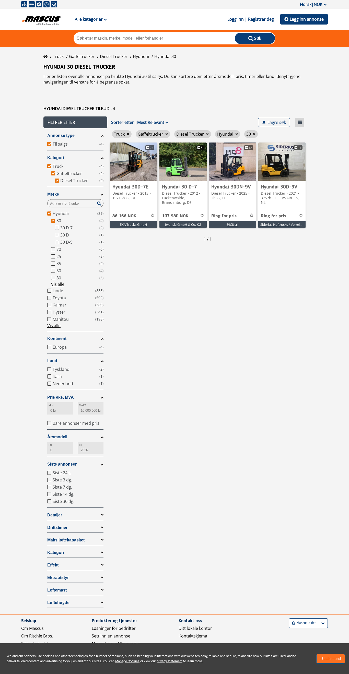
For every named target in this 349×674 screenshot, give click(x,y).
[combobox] (292, 623)
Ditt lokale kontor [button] (195, 628)
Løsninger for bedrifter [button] (114, 628)
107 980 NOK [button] (175, 216)
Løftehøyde (58, 602)
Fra (50, 444)
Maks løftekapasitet (66, 540)
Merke (53, 194)
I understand (330, 659)
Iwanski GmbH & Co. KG (183, 224)
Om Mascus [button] (32, 628)
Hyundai (141, 56)
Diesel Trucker (113, 56)
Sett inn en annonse (111, 636)
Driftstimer (57, 527)
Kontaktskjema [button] (193, 636)
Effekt (53, 565)
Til (80, 444)
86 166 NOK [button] (124, 216)
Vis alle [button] (57, 284)
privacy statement (169, 661)
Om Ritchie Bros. (37, 636)
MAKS (82, 405)
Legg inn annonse (307, 19)
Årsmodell (57, 437)
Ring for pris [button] (224, 216)
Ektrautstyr (58, 577)
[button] (75, 122)
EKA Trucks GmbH (133, 224)
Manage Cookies (127, 661)
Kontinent (56, 338)
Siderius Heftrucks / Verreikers (283, 224)
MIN (51, 405)
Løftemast (57, 590)
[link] (133, 162)
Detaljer (54, 515)
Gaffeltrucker (82, 56)
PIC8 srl (232, 224)
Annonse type (61, 135)
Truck (58, 56)
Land (52, 361)
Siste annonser (62, 464)
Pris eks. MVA (60, 397)
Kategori (55, 158)
